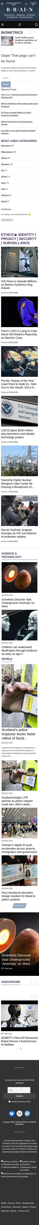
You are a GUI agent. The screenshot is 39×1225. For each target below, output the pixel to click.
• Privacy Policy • (23, 1211)
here (30, 1146)
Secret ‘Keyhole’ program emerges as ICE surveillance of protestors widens (19, 533)
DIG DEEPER (20, 906)
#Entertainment (28, 1203)
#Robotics (5, 195)
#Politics (32, 1207)
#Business (5, 164)
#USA (3, 189)
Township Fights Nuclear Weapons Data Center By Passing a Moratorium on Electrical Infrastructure (16, 485)
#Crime (4, 177)
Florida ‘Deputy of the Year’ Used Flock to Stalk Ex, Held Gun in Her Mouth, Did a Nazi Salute (19, 386)
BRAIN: (3, 1203)
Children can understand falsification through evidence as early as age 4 (19, 650)
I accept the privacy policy (20, 1102)
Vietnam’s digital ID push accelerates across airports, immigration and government (19, 848)
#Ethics (4, 158)
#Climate (10, 1203)
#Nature (25, 1207)
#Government (6, 1207)
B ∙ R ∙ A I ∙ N (19, 9)
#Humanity (17, 1207)
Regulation (5, 1211)
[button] (35, 31)
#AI (2, 170)
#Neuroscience (6, 152)
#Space (13, 1211)
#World (4, 201)
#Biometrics (5, 146)
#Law (3, 183)
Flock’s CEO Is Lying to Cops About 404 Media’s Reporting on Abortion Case (19, 334)
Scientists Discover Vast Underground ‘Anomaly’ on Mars (18, 603)
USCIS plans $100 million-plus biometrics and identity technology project (18, 434)
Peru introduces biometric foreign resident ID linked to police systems (18, 896)
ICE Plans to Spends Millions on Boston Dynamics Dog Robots (19, 285)
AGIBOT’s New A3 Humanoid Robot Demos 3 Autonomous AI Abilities (19, 1041)
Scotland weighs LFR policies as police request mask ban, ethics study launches (17, 802)
